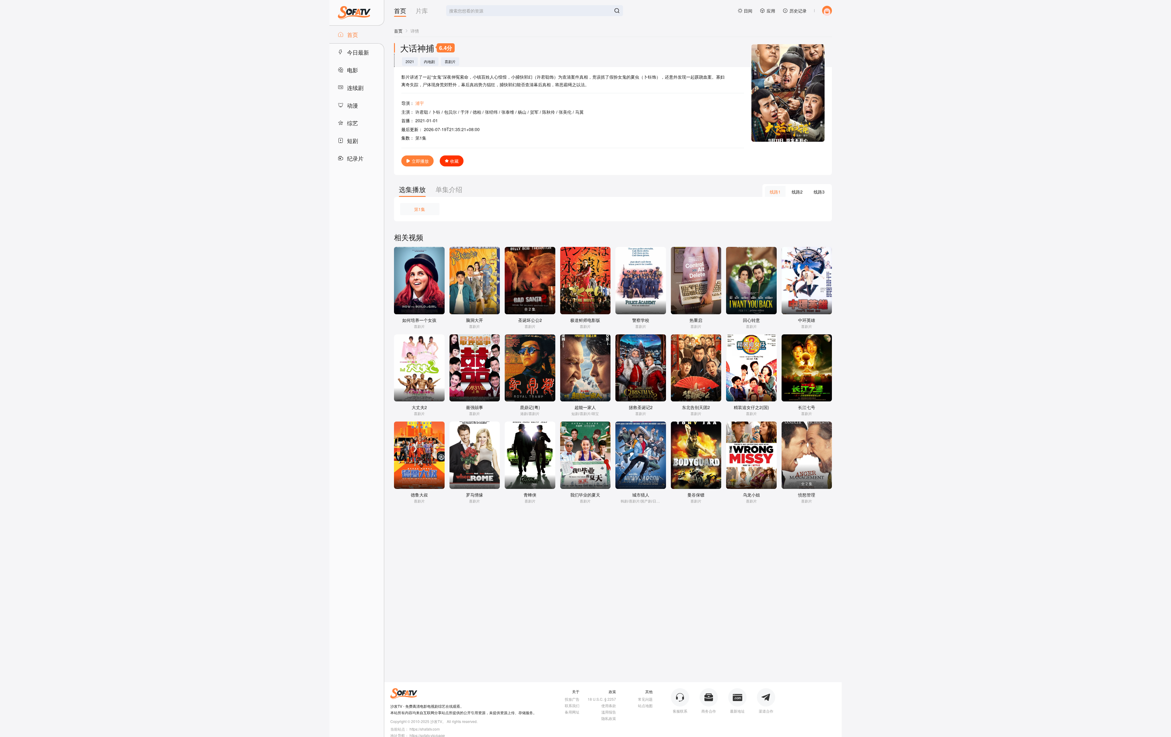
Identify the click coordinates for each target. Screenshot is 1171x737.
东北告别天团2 (696, 407)
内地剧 (429, 61)
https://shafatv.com (425, 729)
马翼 (579, 112)
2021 (410, 61)
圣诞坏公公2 (530, 320)
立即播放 (420, 161)
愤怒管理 (806, 495)
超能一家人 (585, 407)
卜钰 (436, 112)
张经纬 (491, 112)
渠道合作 (766, 711)
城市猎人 (640, 495)
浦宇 (419, 103)
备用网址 (572, 711)
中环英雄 (806, 320)
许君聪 (421, 112)
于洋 (464, 112)
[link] (398, 31)
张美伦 (565, 112)
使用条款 (608, 705)
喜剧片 (450, 61)
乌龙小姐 (751, 495)
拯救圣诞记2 (641, 407)
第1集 (419, 209)
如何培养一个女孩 (419, 320)
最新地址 (737, 711)
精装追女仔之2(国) (751, 407)
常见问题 (645, 699)
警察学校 (640, 320)
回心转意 (751, 320)
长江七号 (806, 407)
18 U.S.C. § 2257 (602, 699)
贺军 (534, 112)
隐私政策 (608, 718)
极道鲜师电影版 (585, 320)
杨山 (522, 112)
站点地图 (645, 705)
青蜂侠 (530, 495)
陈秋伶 (548, 112)
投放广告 (572, 699)
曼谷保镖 (695, 495)
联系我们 (572, 705)
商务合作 (708, 711)
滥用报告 (608, 711)
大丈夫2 (419, 407)
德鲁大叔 (419, 495)
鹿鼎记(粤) (530, 407)
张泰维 (507, 112)
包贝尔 (450, 112)
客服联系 (680, 711)
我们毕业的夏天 (585, 495)
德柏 (477, 112)
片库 (422, 11)
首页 (400, 11)
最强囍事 (474, 407)
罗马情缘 (474, 495)
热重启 (695, 320)
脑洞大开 (474, 320)
